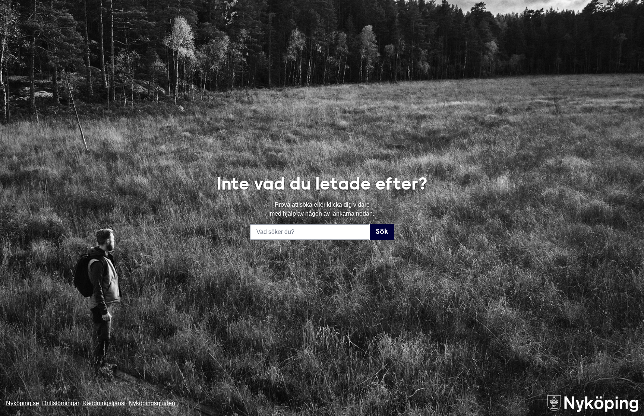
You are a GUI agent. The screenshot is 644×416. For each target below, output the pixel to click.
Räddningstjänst (104, 403)
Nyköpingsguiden (152, 403)
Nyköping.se (22, 403)
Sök (382, 232)
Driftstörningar (60, 403)
